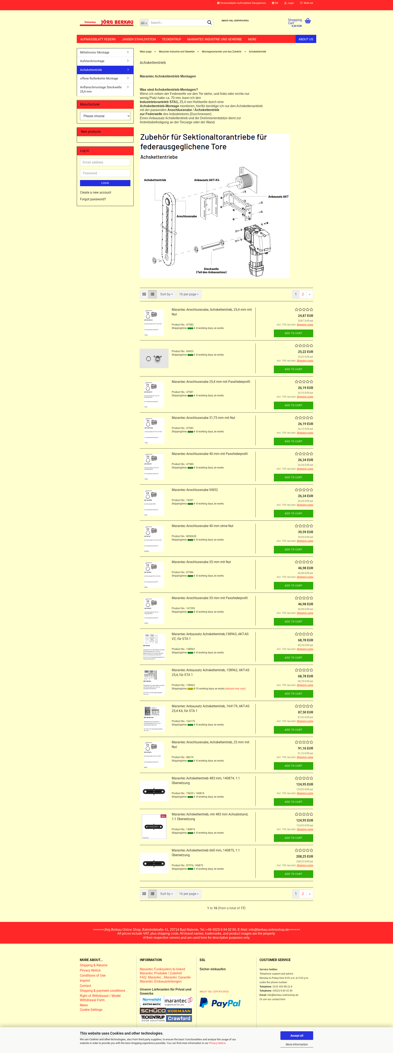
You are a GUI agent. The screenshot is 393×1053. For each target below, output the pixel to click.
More (252, 39)
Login (105, 183)
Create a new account (95, 192)
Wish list (308, 3)
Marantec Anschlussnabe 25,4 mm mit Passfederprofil (211, 382)
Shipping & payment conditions (102, 991)
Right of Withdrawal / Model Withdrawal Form (100, 998)
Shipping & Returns (93, 965)
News (84, 1005)
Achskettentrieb (91, 70)
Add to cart (293, 333)
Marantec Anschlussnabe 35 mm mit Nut (201, 562)
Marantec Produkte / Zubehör (161, 973)
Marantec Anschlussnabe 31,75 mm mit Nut (203, 418)
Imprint (85, 981)
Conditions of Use (92, 975)
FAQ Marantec (151, 977)
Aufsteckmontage (92, 61)
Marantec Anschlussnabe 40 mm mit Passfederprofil (210, 454)
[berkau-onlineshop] (107, 22)
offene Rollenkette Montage (99, 78)
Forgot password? (93, 199)
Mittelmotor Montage (94, 52)
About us (306, 39)
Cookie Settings (91, 1010)
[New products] (128, 131)
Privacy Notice (217, 1043)
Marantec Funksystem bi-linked (162, 969)
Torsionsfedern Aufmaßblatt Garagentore (243, 3)
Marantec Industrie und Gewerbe (214, 39)
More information (297, 1044)
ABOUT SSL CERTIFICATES (235, 20)
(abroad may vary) (235, 688)
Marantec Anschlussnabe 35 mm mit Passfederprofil (210, 598)
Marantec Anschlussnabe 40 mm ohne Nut (202, 526)
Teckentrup (171, 39)
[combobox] (167, 294)
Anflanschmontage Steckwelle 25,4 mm (101, 89)
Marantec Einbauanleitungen (161, 981)
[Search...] (209, 22)
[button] (275, 5)
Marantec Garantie (177, 977)
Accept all (296, 1035)
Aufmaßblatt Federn (98, 39)
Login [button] (290, 3)
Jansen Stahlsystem (139, 39)
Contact (85, 986)
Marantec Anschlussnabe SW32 (195, 490)
